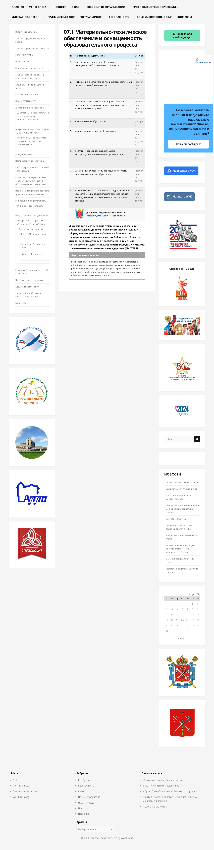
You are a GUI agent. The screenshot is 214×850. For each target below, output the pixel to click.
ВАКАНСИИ (20, 303)
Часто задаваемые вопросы (29, 280)
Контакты (184, 16)
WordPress (127, 838)
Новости (60, 6)
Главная (18, 6)
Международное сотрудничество (31, 215)
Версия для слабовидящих (182, 35)
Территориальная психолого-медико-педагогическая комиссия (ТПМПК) (32, 141)
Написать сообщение (188, 144)
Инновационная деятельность (30, 200)
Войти (16, 780)
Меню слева (38, 6)
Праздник (83, 813)
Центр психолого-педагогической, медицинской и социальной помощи (183, 509)
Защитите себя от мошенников (181, 489)
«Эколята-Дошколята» (31, 254)
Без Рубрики (85, 780)
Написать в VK (182, 196)
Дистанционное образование (30, 107)
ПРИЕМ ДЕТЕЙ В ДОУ (61, 16)
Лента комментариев (25, 791)
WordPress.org (21, 796)
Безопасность (119, 16)
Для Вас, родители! (26, 16)
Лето (81, 791)
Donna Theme (99, 838)
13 (182, 614)
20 (182, 620)
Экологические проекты (31, 229)
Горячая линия (91, 16)
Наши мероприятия (89, 796)
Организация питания (26, 94)
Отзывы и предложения (27, 286)
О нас (75, 6)
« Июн (181, 638)
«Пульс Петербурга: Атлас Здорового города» (169, 791)
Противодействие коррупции (154, 6)
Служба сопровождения (154, 16)
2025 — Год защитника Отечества (32, 48)
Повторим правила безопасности (182, 482)
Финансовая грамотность (30, 205)
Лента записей (21, 785)
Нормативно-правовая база (29, 68)
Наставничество (23, 61)
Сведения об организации (106, 6)
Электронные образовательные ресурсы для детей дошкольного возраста (33, 116)
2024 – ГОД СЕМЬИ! (24, 55)
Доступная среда (23, 154)
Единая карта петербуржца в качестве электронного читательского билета (180, 549)
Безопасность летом (176, 519)
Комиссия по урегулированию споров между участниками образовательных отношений (30, 181)
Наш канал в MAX (184, 170)
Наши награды (86, 802)
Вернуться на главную (26, 31)
